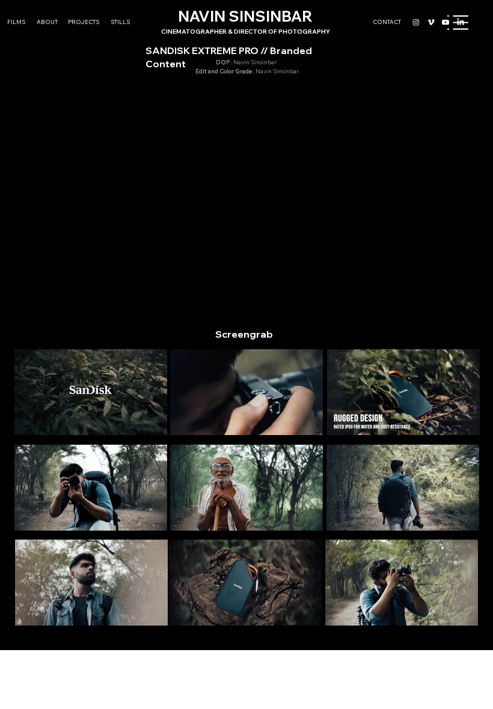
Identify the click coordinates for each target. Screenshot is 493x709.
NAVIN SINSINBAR (245, 21)
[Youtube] (445, 22)
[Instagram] (416, 22)
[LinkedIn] (460, 22)
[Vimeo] (431, 22)
